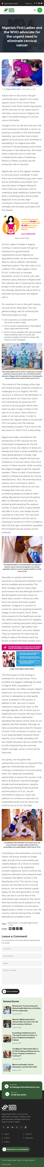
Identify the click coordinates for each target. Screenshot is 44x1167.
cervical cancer (12, 923)
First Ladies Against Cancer (29, 923)
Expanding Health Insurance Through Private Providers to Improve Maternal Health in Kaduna (24, 1036)
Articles (6, 1138)
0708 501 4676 (18, 1095)
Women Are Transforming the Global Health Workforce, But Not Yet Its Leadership (26, 1008)
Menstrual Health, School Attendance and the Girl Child (24, 1066)
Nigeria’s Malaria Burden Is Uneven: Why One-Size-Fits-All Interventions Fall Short (25, 1021)
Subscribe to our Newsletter (17, 1149)
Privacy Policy (6, 1164)
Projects (7, 1142)
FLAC (11, 925)
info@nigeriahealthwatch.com (24, 1087)
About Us (29, 1134)
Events (6, 1134)
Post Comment (12, 991)
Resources (29, 1138)
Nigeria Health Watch (13, 89)
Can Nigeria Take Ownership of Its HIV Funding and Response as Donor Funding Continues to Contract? (26, 1052)
